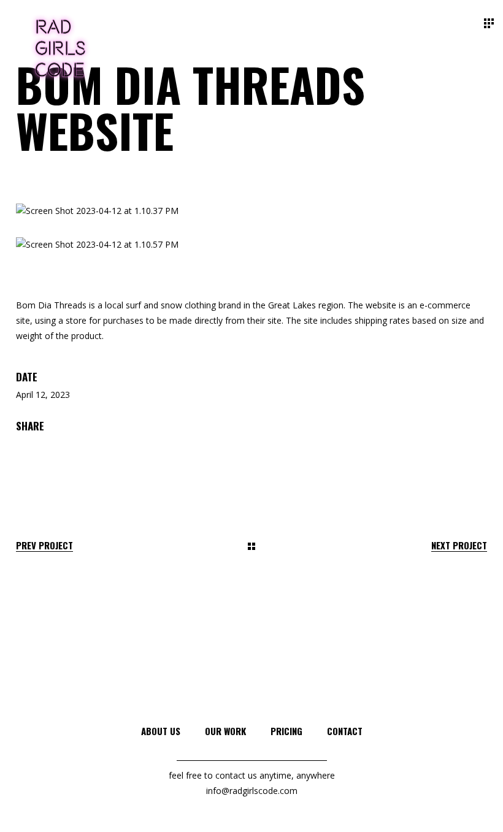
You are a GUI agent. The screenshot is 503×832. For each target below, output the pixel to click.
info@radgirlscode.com (252, 790)
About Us (160, 731)
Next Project (459, 545)
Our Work (225, 731)
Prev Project (44, 545)
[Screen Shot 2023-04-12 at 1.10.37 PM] (251, 211)
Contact (345, 731)
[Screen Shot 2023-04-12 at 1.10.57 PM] (251, 245)
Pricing (286, 731)
